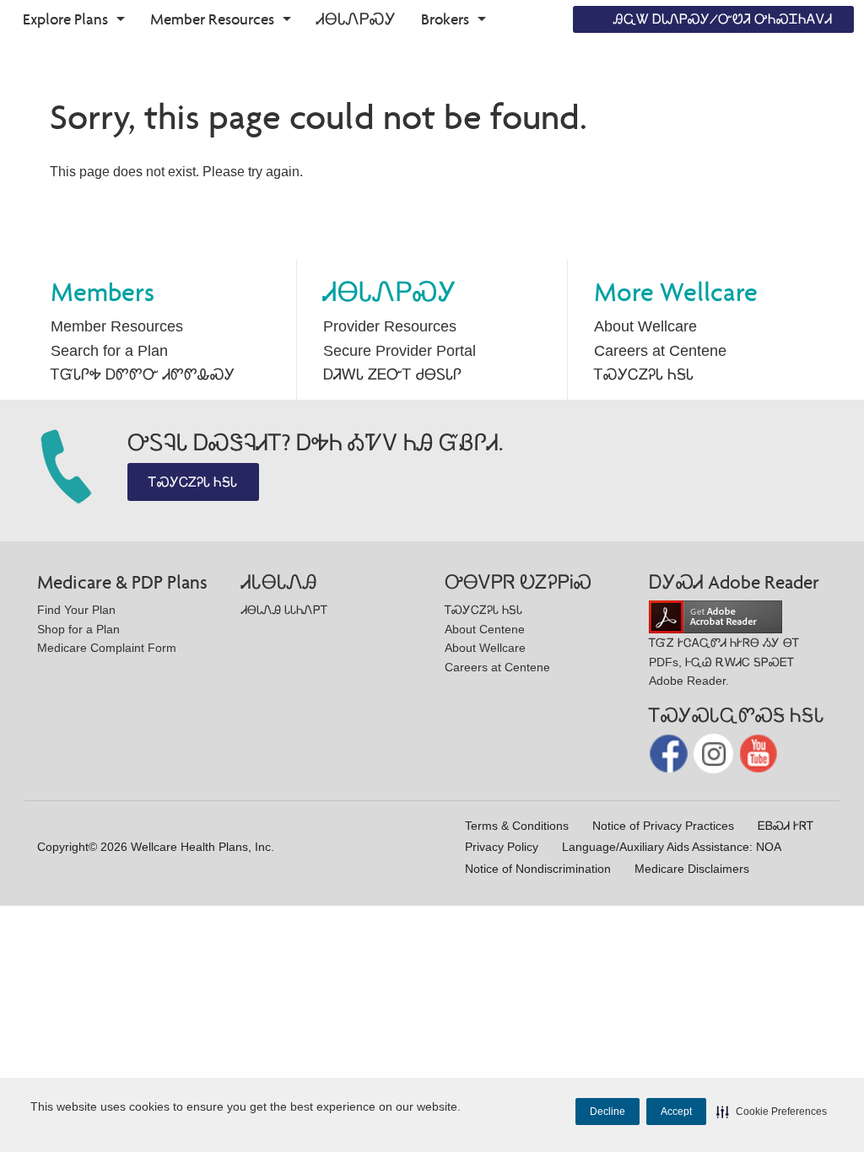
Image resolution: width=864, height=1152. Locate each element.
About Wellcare (645, 326)
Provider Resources (389, 326)
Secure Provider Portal (399, 350)
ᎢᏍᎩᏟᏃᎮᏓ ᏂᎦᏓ (644, 374)
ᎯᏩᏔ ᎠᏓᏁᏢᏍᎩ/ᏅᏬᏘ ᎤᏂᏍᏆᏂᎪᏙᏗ (722, 19)
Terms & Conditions (517, 825)
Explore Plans (65, 19)
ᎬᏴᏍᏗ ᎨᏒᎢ (785, 825)
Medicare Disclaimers (691, 868)
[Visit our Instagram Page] (715, 753)
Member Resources (212, 19)
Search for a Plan (109, 350)
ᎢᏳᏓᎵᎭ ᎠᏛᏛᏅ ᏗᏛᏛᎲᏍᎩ (143, 374)
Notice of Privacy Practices (663, 825)
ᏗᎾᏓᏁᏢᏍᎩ (356, 19)
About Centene (485, 629)
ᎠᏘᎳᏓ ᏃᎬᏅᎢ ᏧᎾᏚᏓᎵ (392, 374)
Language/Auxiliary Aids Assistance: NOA (671, 846)
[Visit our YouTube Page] (759, 753)
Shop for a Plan (78, 629)
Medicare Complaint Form (106, 647)
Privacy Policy (501, 846)
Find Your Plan (76, 609)
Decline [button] (607, 1111)
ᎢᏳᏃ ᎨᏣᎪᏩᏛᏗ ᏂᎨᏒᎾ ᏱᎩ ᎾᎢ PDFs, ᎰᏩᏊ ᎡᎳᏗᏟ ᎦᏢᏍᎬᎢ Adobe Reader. (724, 661)
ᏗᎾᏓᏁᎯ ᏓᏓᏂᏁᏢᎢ (284, 609)
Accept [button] (676, 1111)
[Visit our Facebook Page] (670, 753)
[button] (771, 1111)
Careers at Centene (660, 350)
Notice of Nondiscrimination (538, 868)
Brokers (445, 19)
